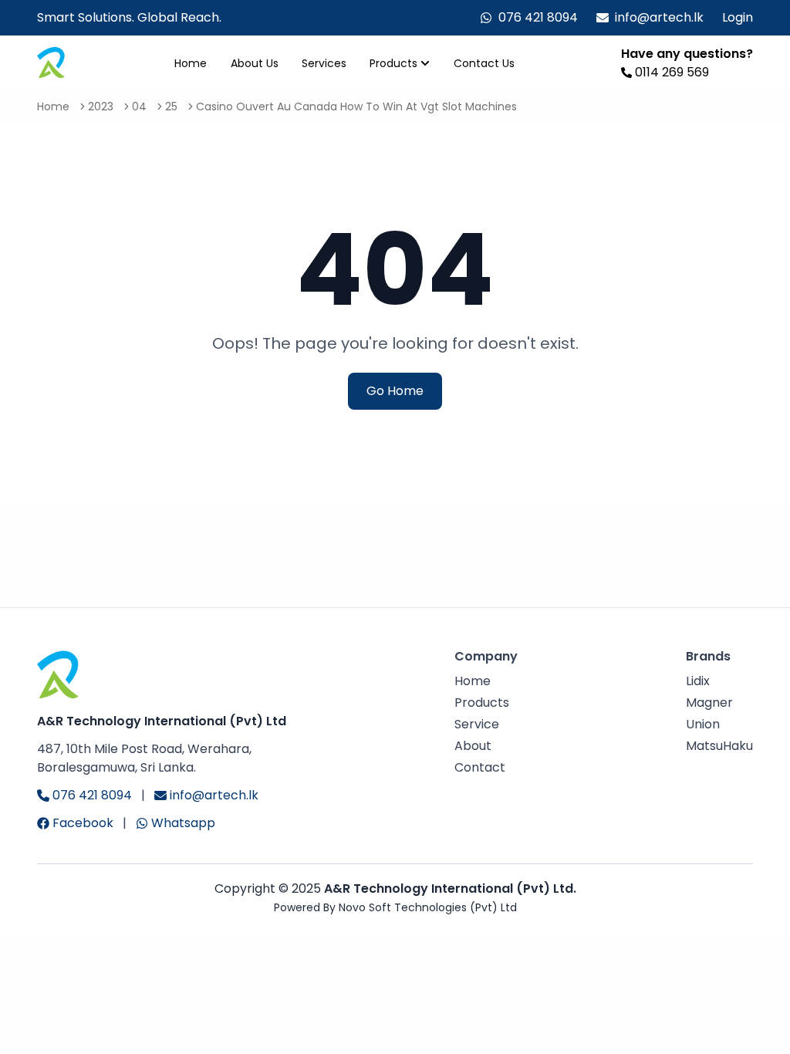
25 (171, 106)
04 (139, 106)
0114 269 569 (672, 72)
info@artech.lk (659, 17)
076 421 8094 (538, 17)
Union (703, 724)
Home (190, 63)
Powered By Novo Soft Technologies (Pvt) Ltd (395, 907)
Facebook (82, 823)
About (472, 746)
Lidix (698, 681)
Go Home (395, 391)
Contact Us (484, 63)
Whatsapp (183, 823)
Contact (479, 767)
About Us (255, 63)
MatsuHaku (719, 746)
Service (476, 724)
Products (393, 63)
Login (737, 17)
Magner (709, 702)
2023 (100, 106)
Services (324, 63)
